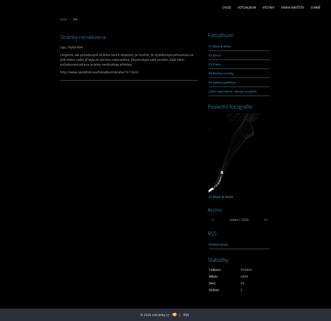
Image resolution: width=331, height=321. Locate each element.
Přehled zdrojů (218, 244)
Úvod (226, 7)
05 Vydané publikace (222, 82)
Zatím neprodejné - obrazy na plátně (233, 91)
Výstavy (268, 7)
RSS (186, 315)
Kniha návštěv (292, 7)
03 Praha (214, 64)
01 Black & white (220, 46)
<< (213, 219)
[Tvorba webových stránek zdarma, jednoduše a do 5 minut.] (174, 314)
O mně (315, 7)
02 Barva (214, 55)
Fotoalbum (247, 7)
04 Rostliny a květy (221, 73)
